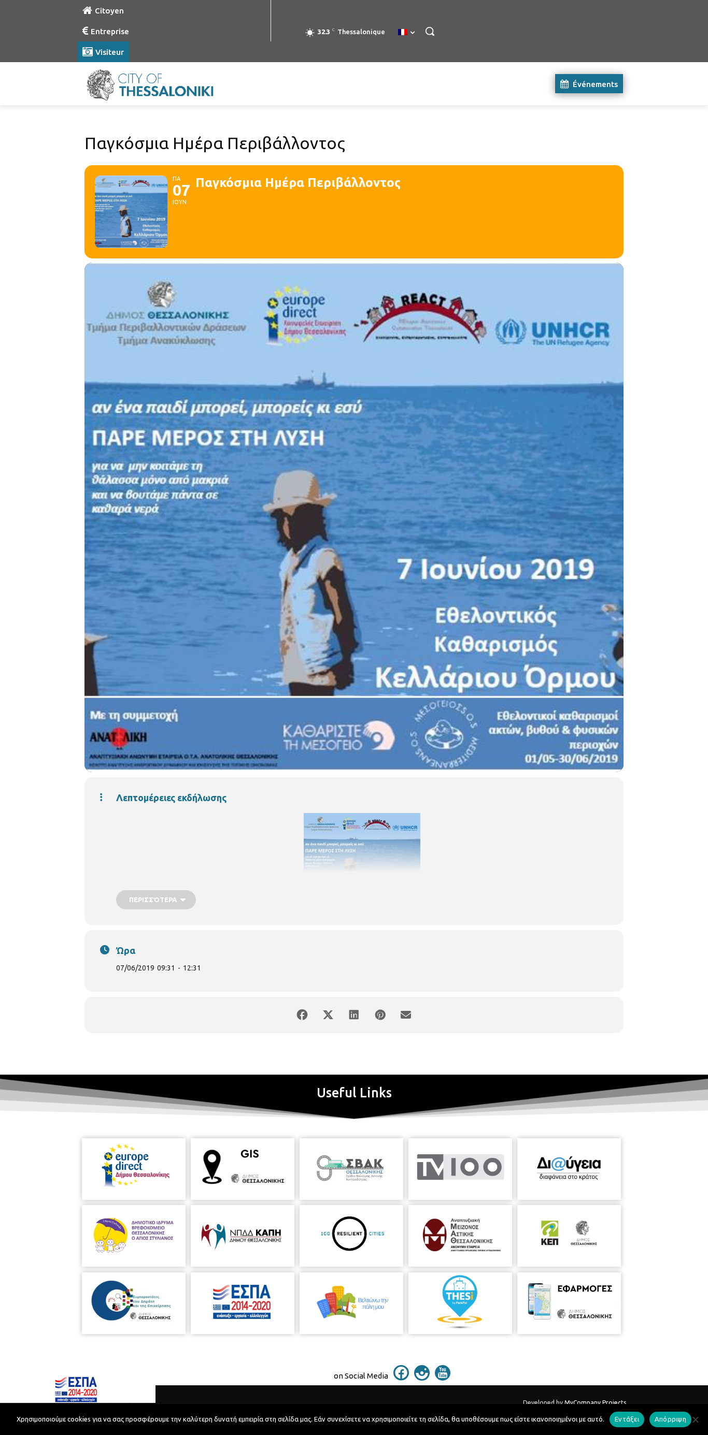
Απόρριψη (670, 1419)
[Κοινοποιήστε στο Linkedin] (354, 1015)
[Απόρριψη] (695, 1419)
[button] (429, 31)
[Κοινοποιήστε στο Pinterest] (380, 1015)
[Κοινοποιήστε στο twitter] (328, 1015)
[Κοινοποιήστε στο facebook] (302, 1015)
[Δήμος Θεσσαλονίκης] (160, 83)
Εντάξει (627, 1419)
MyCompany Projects (595, 1402)
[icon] (401, 1377)
